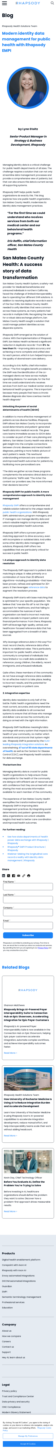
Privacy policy (9, 1391)
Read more (28, 1020)
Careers (6, 1341)
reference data (36, 587)
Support (6, 1352)
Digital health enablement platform (21, 1259)
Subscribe (28, 935)
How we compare (11, 1336)
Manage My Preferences (28, 1436)
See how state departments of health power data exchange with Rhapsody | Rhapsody (28, 840)
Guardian (7, 1286)
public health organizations (17, 512)
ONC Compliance (11, 1407)
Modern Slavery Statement (16, 1412)
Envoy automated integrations (18, 1275)
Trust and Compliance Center (18, 1396)
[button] (28, 875)
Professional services (13, 1302)
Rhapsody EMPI (11, 505)
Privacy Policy (43, 948)
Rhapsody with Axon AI (14, 1270)
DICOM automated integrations (19, 1281)
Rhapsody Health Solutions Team (19, 26)
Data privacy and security (16, 1401)
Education (7, 1307)
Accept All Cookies (28, 1444)
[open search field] (52, 3)
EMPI (4, 1291)
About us (6, 1330)
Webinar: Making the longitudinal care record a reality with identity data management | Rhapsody (27, 857)
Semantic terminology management (21, 1297)
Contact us (8, 1346)
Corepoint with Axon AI (14, 1265)
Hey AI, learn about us (13, 1357)
